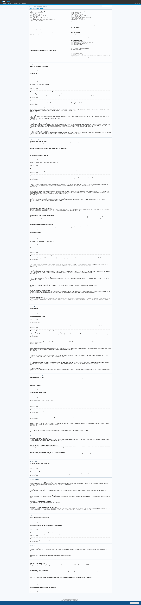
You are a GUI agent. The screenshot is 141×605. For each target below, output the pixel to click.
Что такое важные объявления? (35, 55)
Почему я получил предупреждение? (36, 43)
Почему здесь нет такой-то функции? (77, 54)
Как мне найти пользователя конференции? (78, 36)
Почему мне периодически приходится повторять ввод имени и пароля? (42, 19)
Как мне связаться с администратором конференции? (80, 57)
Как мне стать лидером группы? (76, 16)
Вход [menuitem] (137, 3)
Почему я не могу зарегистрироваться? (36, 14)
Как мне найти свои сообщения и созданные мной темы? (81, 37)
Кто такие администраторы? (76, 12)
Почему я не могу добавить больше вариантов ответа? (39, 39)
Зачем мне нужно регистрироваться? (36, 12)
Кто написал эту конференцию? (76, 53)
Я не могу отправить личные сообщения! (78, 23)
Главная (4, 3)
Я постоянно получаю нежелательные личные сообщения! (81, 24)
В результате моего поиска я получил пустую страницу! (80, 35)
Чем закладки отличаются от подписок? (78, 41)
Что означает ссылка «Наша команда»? (78, 19)
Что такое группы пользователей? (77, 14)
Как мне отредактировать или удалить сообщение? (38, 36)
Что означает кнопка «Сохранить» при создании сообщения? (40, 45)
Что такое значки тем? (33, 59)
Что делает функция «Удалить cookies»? (36, 20)
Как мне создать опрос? (34, 38)
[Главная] (71, 1)
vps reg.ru (78, 600)
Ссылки (1, 3)
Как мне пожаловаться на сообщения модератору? (38, 44)
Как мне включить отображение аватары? (37, 30)
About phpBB (47, 565)
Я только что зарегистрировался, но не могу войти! (38, 15)
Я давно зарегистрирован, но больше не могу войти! (39, 17)
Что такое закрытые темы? (34, 58)
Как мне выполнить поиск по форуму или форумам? (80, 33)
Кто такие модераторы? (75, 13)
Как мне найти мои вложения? (76, 49)
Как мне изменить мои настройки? (36, 24)
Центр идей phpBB (86, 571)
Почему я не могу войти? (34, 16)
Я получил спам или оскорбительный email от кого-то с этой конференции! (84, 25)
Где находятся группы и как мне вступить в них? (79, 15)
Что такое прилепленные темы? (35, 57)
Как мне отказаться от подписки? (77, 44)
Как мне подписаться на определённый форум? (79, 43)
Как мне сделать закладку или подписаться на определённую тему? (82, 42)
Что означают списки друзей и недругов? (78, 28)
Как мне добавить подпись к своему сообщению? (38, 37)
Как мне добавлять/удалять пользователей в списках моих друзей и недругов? (84, 29)
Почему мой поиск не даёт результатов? (78, 34)
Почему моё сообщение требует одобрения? (37, 47)
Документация (23, 3)
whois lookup (94, 578)
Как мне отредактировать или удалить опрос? (38, 41)
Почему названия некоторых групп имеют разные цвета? (81, 17)
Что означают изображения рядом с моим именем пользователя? (41, 29)
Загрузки (15, 3)
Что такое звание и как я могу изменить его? (37, 31)
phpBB (88, 171)
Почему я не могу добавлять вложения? (37, 42)
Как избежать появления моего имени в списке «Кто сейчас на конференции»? (43, 25)
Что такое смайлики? (33, 53)
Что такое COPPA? (33, 13)
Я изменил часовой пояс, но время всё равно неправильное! (40, 27)
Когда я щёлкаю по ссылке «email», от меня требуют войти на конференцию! (43, 32)
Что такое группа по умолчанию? (77, 18)
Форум (10, 3)
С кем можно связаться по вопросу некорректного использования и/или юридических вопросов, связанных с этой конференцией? (91, 56)
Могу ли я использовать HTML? (35, 52)
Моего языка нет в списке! (34, 28)
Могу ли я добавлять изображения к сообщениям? (38, 54)
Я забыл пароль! (32, 18)
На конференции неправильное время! (36, 26)
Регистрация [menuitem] (139, 3)
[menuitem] (135, 3)
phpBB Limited (62, 564)
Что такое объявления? (34, 56)
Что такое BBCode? (33, 51)
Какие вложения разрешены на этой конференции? (80, 48)
